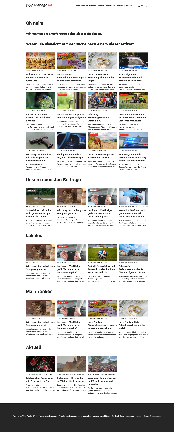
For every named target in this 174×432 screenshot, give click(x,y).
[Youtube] (93, 409)
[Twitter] (87, 409)
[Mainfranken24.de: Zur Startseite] (39, 6)
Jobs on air (110, 6)
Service (101, 6)
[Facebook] (80, 409)
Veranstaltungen (124, 6)
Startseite (80, 6)
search (146, 5)
